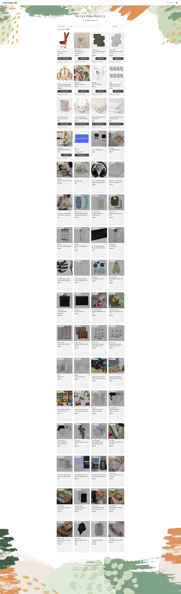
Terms (108, 569)
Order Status (86, 567)
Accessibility (100, 569)
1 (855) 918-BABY (104, 567)
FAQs (81, 567)
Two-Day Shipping (61, 29)
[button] (65, 41)
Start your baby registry (76, 569)
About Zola (76, 567)
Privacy (104, 569)
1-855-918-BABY (169, 2)
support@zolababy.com (94, 567)
